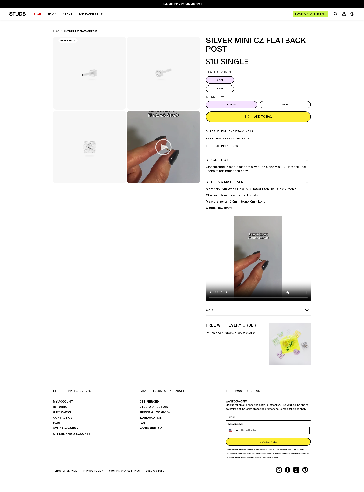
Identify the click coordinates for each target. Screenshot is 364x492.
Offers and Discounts (72, 434)
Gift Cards (62, 412)
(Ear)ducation (150, 418)
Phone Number (235, 423)
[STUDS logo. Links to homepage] (17, 14)
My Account (63, 401)
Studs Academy (65, 428)
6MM (220, 80)
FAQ (142, 423)
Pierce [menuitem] (67, 14)
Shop (56, 31)
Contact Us (62, 418)
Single (231, 105)
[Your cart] (352, 14)
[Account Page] (344, 14)
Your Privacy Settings (124, 471)
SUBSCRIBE (268, 441)
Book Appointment (310, 14)
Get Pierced (149, 401)
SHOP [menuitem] (51, 14)
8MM (220, 89)
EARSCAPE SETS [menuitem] (90, 14)
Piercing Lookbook (155, 412)
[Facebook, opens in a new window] (289, 469)
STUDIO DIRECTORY (154, 407)
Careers (60, 423)
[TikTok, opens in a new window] (297, 469)
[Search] (335, 14)
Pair (285, 105)
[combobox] (233, 430)
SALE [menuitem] (37, 14)
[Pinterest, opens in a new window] (306, 469)
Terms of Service (65, 471)
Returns (60, 407)
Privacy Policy (93, 471)
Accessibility (150, 428)
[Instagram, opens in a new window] (280, 469)
